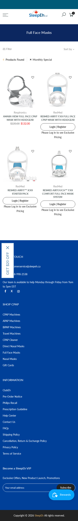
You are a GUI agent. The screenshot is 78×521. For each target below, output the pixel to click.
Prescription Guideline (15, 409)
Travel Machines (11, 333)
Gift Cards (8, 365)
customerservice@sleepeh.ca (24, 266)
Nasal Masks (10, 358)
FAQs (6, 428)
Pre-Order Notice (12, 396)
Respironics (20, 112)
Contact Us (9, 421)
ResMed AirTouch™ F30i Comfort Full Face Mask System (58, 193)
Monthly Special (42, 59)
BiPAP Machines (12, 327)
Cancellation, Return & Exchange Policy (25, 440)
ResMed (57, 112)
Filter (9, 49)
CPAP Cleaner (10, 339)
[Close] (7, 247)
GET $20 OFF (8, 263)
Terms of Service (12, 453)
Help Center (9, 415)
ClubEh (7, 390)
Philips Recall (10, 402)
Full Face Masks (11, 352)
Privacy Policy (10, 447)
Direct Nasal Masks (13, 346)
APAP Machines (11, 320)
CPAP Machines (11, 314)
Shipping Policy (11, 434)
